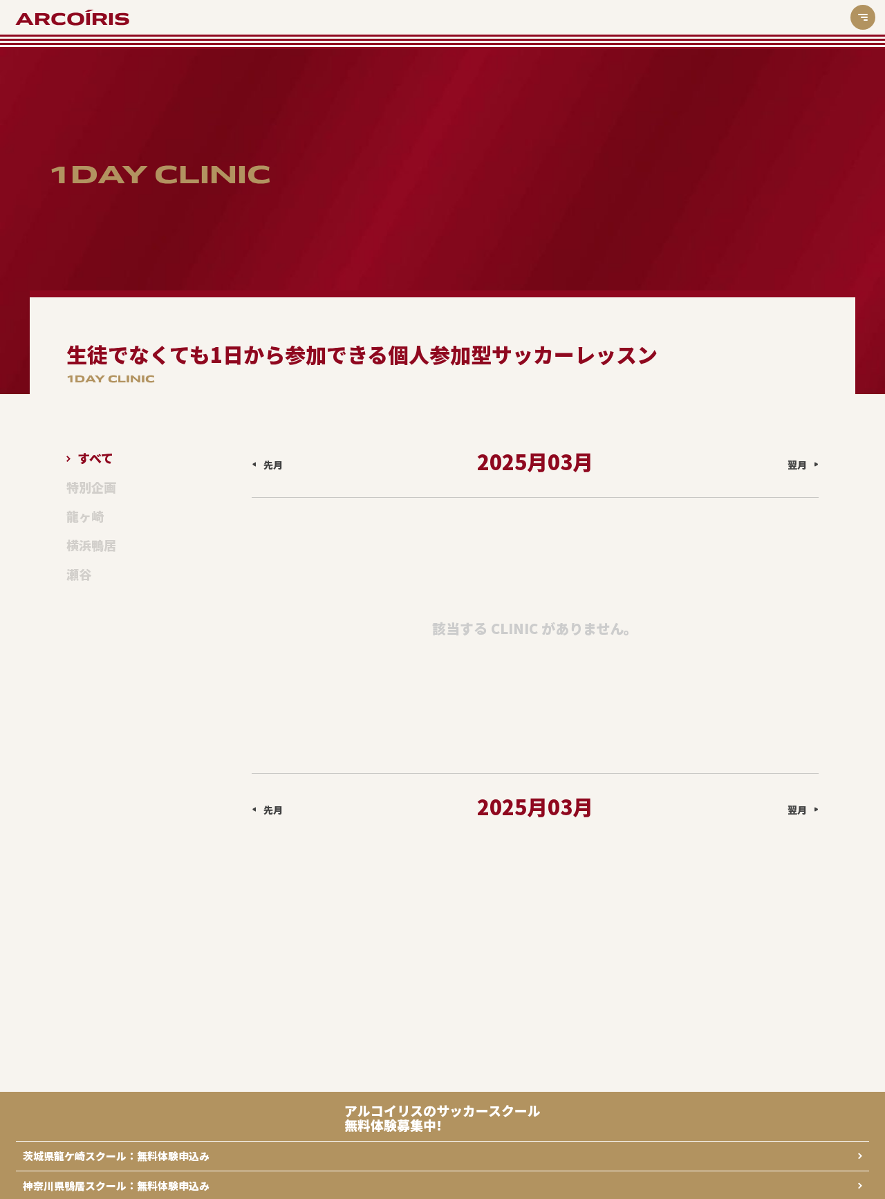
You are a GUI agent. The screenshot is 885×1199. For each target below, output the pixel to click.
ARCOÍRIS (72, 19)
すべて (95, 458)
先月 (273, 465)
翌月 (797, 465)
